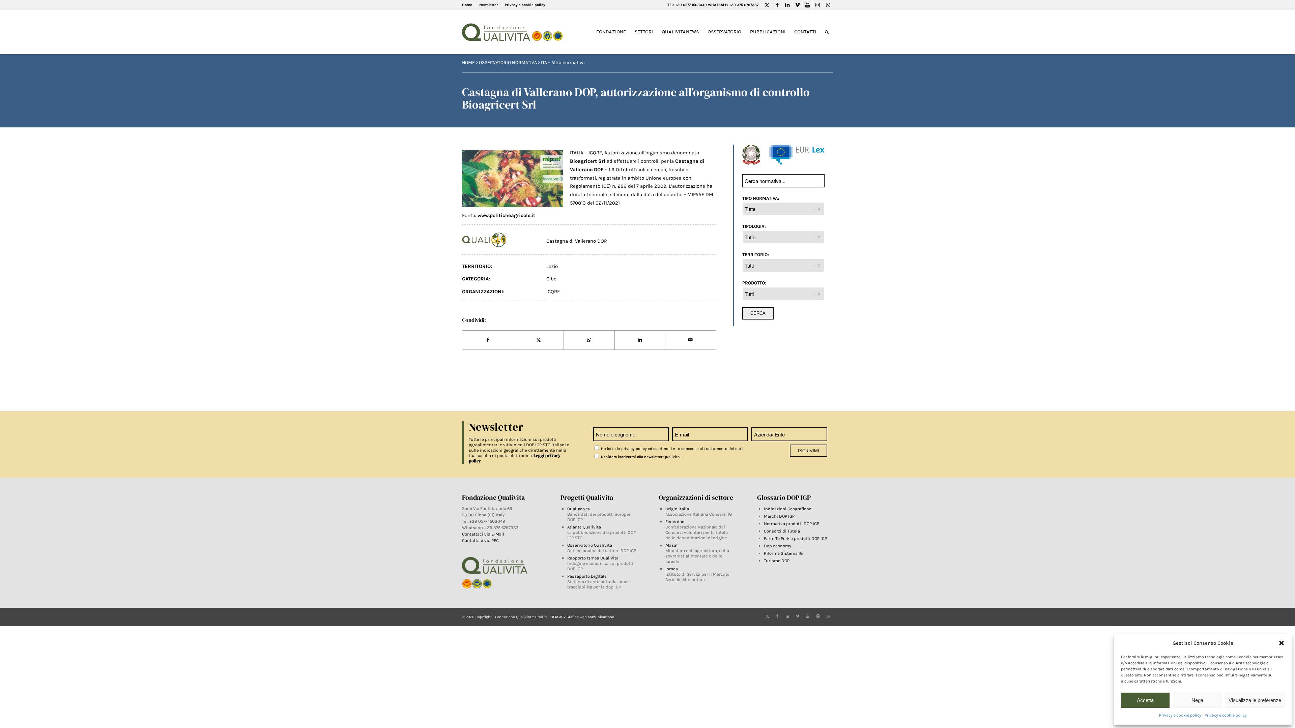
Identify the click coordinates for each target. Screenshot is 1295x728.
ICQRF (553, 292)
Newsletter (488, 5)
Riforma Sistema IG (783, 553)
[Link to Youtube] (807, 5)
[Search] (827, 32)
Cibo (551, 279)
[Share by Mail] (690, 340)
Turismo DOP (776, 560)
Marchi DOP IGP (779, 516)
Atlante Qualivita (584, 526)
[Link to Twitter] (767, 5)
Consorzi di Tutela (782, 531)
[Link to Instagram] (818, 5)
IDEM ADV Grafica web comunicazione (582, 617)
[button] (1281, 643)
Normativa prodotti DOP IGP (791, 523)
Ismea (671, 568)
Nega (1197, 700)
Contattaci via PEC (480, 540)
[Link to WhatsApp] (828, 5)
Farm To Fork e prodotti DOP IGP (795, 538)
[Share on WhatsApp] (589, 340)
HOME (468, 62)
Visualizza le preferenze (1255, 700)
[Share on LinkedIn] (640, 340)
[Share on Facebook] (487, 340)
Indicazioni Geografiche (787, 508)
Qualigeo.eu (579, 508)
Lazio (552, 266)
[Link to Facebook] (777, 5)
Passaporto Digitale (587, 576)
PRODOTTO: (754, 282)
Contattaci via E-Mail (483, 534)
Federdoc (674, 521)
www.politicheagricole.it (505, 215)
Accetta (1145, 700)
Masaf (671, 545)
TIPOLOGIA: (754, 226)
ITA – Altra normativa (563, 62)
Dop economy (777, 545)
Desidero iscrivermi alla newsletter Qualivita (640, 457)
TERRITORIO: (755, 254)
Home (467, 5)
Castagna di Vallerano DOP (576, 241)
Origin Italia (677, 508)
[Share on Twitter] (538, 340)
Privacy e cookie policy (1180, 715)
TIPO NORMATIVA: (760, 198)
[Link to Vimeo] (797, 5)
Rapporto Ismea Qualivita (592, 557)
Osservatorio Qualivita (589, 545)
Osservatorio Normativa (508, 62)
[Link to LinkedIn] (787, 5)
